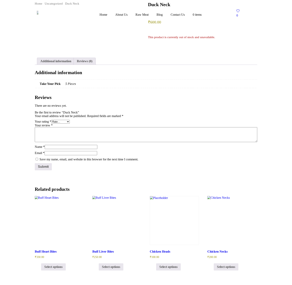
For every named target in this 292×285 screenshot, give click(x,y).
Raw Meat (142, 14)
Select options (53, 267)
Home (103, 14)
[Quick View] (39, 267)
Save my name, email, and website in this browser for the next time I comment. (89, 159)
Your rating (43, 121)
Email (39, 153)
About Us (121, 14)
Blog (160, 14)
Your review (44, 125)
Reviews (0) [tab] (84, 61)
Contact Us (178, 14)
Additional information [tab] (55, 61)
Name (40, 146)
